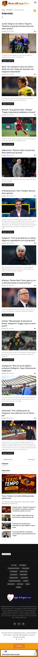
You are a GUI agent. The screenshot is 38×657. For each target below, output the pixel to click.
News (27, 584)
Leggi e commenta (8, 60)
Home (3, 10)
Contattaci (22, 637)
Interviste (33, 52)
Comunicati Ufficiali (13, 568)
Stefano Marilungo (23, 635)
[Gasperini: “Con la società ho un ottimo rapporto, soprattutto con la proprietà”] (19, 255)
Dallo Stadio (23, 574)
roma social (24, 577)
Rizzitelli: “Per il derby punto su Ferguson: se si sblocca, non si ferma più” (18, 413)
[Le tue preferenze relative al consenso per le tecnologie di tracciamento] (35, 654)
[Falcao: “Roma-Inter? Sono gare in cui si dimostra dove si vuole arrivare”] (19, 297)
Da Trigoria (9, 10)
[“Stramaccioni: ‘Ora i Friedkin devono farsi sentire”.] (19, 207)
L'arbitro (26, 581)
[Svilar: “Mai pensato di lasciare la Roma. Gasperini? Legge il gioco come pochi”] (19, 340)
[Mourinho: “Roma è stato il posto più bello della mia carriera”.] (19, 167)
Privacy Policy (7, 554)
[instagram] (23, 624)
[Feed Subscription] (35, 11)
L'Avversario (25, 568)
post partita (14, 574)
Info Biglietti (13, 571)
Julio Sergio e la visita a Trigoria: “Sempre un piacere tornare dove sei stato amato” (17, 26)
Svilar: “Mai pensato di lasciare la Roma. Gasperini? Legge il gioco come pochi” (19, 323)
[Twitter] (19, 624)
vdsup (4, 31)
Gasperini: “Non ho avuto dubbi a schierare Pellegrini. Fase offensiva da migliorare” (19, 368)
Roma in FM (23, 571)
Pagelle (19, 587)
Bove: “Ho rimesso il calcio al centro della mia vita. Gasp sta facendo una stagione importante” (18, 69)
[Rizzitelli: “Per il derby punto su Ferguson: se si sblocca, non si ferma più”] (19, 430)
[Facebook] (14, 624)
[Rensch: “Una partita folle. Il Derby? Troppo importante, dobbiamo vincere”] (19, 127)
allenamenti (11, 584)
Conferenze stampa (14, 581)
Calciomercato (14, 577)
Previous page (8, 459)
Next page (31, 459)
